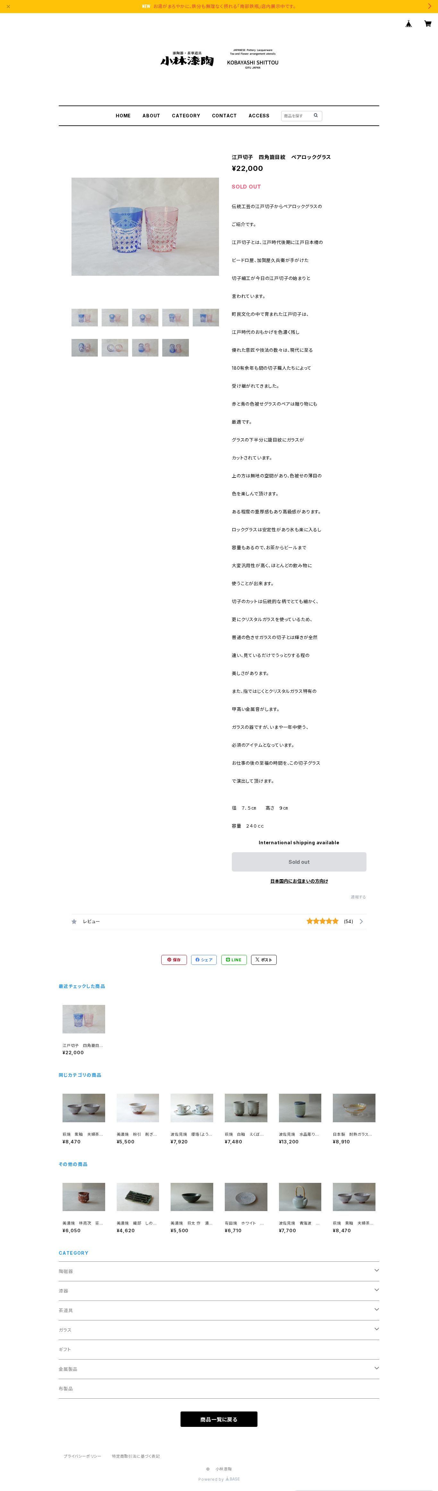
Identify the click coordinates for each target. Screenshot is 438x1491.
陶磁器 (66, 1271)
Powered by (211, 1479)
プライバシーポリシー (83, 1456)
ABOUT (151, 115)
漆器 (63, 1290)
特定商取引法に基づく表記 (136, 1456)
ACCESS (259, 115)
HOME (123, 115)
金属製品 (68, 1369)
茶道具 (66, 1310)
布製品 (66, 1388)
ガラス (65, 1330)
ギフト (65, 1349)
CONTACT (224, 115)
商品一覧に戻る (219, 1419)
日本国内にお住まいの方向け (299, 881)
